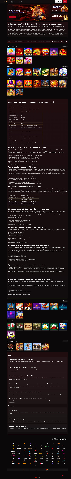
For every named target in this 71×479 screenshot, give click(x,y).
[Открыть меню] (12, 2)
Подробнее (12, 16)
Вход (65, 1)
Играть (11, 55)
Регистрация (58, 1)
